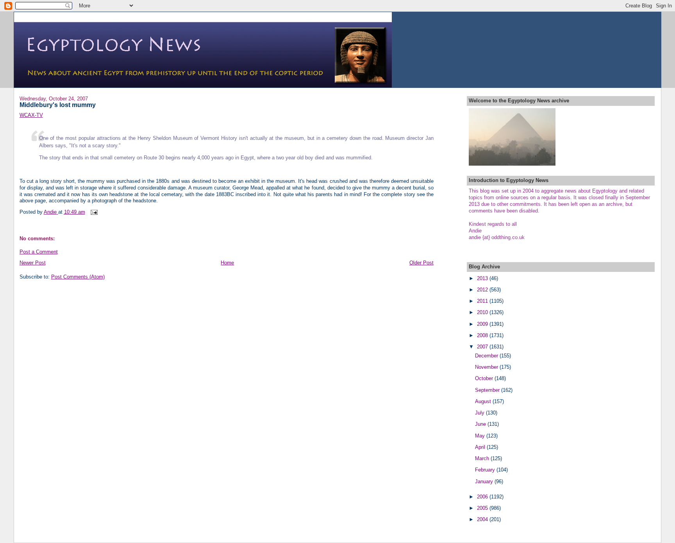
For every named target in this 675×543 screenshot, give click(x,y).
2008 (483, 335)
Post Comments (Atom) (78, 277)
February (485, 470)
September (488, 390)
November (487, 367)
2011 (483, 301)
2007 (483, 347)
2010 (483, 312)
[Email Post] (94, 212)
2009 (483, 324)
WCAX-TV (31, 115)
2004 (483, 519)
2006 (483, 497)
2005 (483, 508)
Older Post (421, 263)
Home (227, 263)
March (483, 458)
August (484, 401)
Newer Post (33, 263)
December (487, 356)
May (480, 436)
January (485, 481)
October (485, 378)
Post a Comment (39, 252)
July (480, 413)
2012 (483, 290)
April (481, 447)
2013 (483, 278)
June (481, 424)
